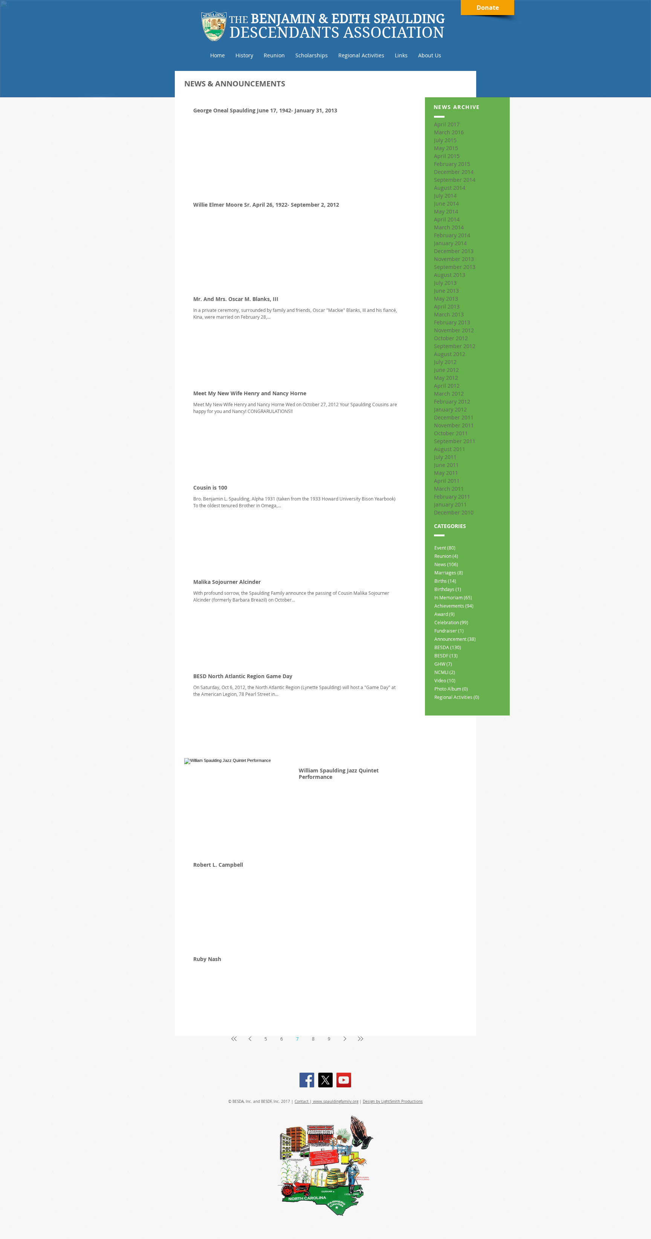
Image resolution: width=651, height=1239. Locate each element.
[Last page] (360, 1039)
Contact (302, 1101)
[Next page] (344, 1039)
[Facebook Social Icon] (307, 1080)
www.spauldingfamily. (332, 1101)
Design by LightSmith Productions (393, 1101)
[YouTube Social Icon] (343, 1080)
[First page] (234, 1039)
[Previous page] (250, 1039)
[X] (325, 1080)
